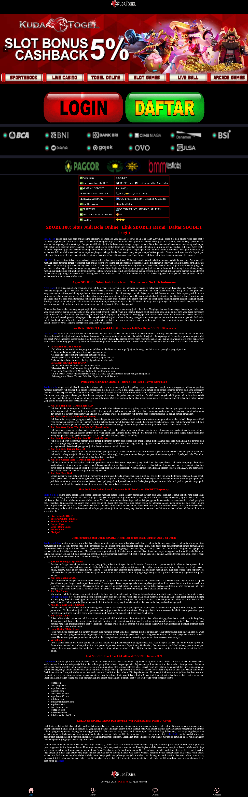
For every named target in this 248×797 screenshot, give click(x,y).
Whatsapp (217, 795)
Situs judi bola (51, 495)
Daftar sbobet (50, 333)
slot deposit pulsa (59, 597)
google (60, 761)
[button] (5, 49)
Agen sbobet (50, 288)
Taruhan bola (50, 387)
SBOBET (48, 260)
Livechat (155, 795)
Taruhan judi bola (52, 543)
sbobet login (172, 734)
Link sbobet (49, 661)
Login (31, 795)
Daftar (92, 795)
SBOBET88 (49, 239)
